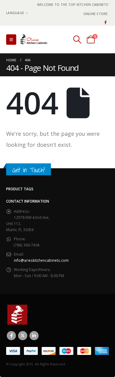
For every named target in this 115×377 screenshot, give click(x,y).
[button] (11, 39)
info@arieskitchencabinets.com (41, 260)
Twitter (22, 335)
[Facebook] (105, 22)
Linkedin (34, 335)
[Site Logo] (35, 39)
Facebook (11, 335)
